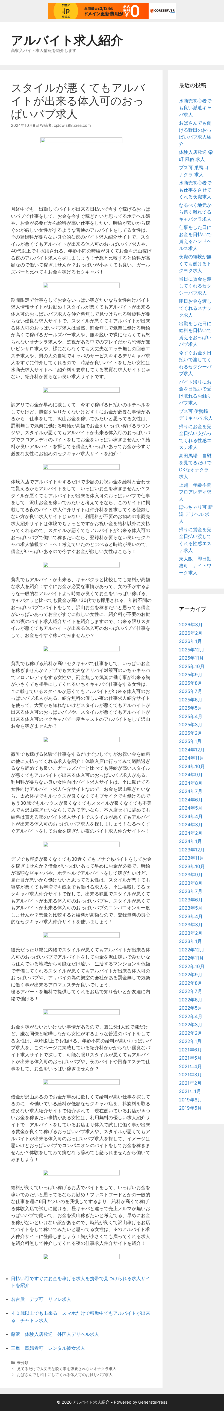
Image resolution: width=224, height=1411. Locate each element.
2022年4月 (190, 1016)
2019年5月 (190, 1108)
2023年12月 (192, 850)
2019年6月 (190, 1100)
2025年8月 (190, 683)
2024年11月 (191, 758)
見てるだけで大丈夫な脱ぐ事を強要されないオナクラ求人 (66, 1368)
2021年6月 (190, 1050)
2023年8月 (190, 883)
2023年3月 (191, 924)
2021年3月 (190, 1074)
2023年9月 (191, 874)
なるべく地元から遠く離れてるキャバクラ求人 (195, 212)
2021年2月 (190, 1083)
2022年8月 (190, 983)
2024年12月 (192, 749)
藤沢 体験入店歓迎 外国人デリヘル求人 (55, 1334)
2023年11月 (191, 858)
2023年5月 (190, 908)
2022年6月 (190, 1000)
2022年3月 (190, 1024)
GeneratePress (152, 1402)
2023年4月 (191, 916)
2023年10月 (192, 866)
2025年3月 (190, 724)
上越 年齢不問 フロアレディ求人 (197, 492)
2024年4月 (191, 816)
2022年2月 (190, 1033)
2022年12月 (191, 950)
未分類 (22, 1362)
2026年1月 (190, 641)
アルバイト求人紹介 (67, 40)
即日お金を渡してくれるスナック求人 (195, 308)
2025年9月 (190, 674)
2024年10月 (192, 766)
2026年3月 (191, 624)
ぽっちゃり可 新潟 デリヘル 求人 (196, 514)
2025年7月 (190, 691)
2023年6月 (191, 900)
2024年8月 (190, 783)
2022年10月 (192, 966)
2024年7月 (190, 791)
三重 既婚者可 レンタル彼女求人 (48, 1348)
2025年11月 (191, 658)
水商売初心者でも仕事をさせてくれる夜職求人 (195, 189)
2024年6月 (191, 799)
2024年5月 (190, 808)
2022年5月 (190, 1008)
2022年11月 (191, 958)
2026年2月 (190, 633)
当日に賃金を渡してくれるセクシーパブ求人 (195, 286)
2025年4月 (190, 716)
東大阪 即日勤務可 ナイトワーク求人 (195, 565)
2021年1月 (190, 1091)
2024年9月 (191, 774)
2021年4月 (190, 1066)
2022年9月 (190, 974)
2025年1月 (190, 741)
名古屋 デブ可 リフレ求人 (41, 1299)
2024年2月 (190, 833)
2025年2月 (190, 733)
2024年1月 (190, 841)
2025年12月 (191, 649)
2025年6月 (190, 699)
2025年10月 (192, 666)
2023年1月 (190, 941)
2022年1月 (190, 1041)
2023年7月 (190, 891)
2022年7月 (190, 991)
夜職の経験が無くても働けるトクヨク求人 (195, 263)
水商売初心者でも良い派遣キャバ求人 (195, 107)
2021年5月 (190, 1058)
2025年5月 (190, 708)
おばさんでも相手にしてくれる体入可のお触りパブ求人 (65, 1374)
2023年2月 (190, 933)
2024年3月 (191, 824)
